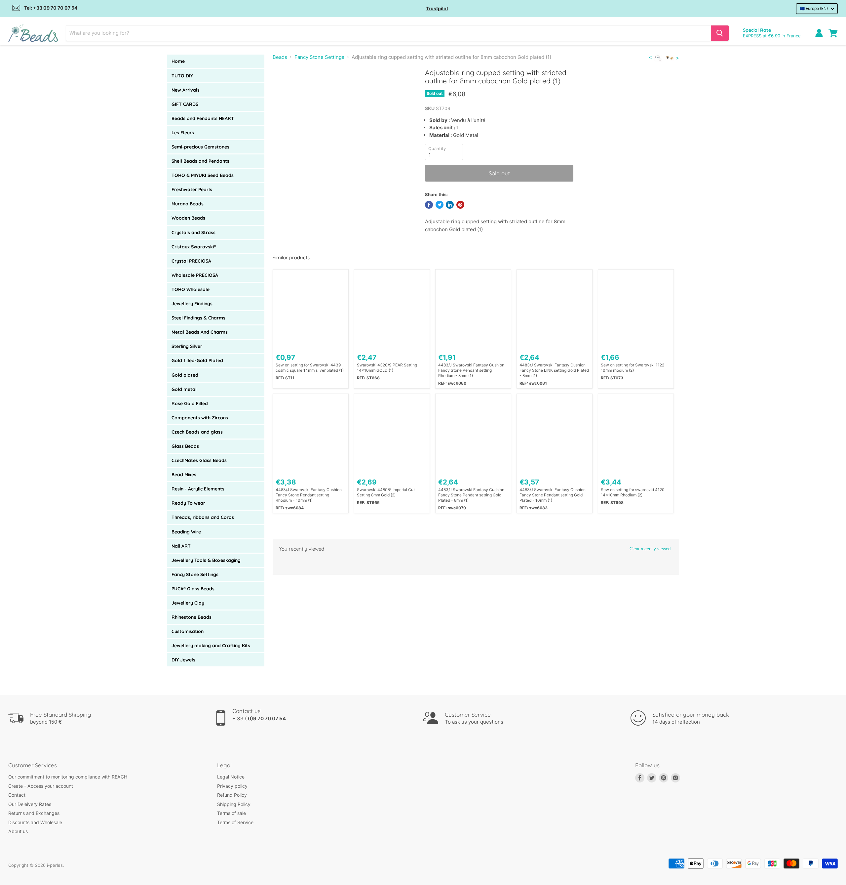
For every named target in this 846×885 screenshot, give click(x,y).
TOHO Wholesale (191, 289)
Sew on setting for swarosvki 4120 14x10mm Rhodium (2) (633, 492)
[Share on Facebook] (429, 205)
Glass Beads (185, 446)
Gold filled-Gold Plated (197, 360)
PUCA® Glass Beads (193, 589)
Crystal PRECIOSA (191, 261)
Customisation (188, 631)
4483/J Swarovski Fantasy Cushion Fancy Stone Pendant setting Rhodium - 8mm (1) (471, 370)
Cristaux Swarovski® (194, 247)
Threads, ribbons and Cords (203, 517)
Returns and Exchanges (33, 813)
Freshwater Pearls (192, 189)
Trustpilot (437, 8)
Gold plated (185, 375)
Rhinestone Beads (192, 617)
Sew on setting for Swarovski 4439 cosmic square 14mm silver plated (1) (310, 367)
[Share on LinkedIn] (450, 205)
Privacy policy (232, 786)
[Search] (720, 33)
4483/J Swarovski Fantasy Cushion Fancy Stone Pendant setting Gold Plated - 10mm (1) (552, 495)
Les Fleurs (183, 133)
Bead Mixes (184, 475)
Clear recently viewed (650, 548)
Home (178, 61)
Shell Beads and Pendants (200, 161)
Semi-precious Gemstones (200, 147)
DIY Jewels (183, 660)
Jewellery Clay (188, 603)
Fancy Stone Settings (195, 574)
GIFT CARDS (185, 104)
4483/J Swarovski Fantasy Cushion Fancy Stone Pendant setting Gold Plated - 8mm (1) (471, 495)
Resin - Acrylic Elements (198, 489)
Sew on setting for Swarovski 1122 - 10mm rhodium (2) (634, 367)
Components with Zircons (200, 418)
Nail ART (181, 546)
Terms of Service (235, 822)
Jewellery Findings (192, 304)
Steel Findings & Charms (198, 318)
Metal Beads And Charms (200, 332)
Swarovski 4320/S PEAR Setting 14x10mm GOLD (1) (387, 367)
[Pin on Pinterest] (460, 205)
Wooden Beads (188, 218)
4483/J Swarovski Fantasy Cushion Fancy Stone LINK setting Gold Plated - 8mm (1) (554, 370)
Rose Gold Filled (190, 403)
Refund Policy (232, 795)
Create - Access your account (40, 786)
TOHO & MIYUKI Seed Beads (203, 175)
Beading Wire (186, 532)
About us (18, 831)
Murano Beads (188, 204)
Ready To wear (188, 503)
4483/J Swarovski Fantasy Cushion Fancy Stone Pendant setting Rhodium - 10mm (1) (309, 495)
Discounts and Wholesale (35, 822)
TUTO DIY (182, 76)
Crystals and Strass (193, 232)
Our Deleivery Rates (29, 804)
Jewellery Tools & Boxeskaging (206, 560)
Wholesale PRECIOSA (195, 275)
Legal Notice (231, 777)
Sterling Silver (187, 346)
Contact (16, 795)
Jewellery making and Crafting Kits (211, 646)
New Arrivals (186, 90)
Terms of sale (231, 813)
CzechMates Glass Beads (199, 460)
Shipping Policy (233, 804)
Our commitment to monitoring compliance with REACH (67, 777)
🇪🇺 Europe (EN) (814, 8)
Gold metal (184, 389)
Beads (280, 57)
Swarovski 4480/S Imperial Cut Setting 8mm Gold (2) (386, 492)
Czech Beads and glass (197, 432)
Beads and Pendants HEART (203, 118)
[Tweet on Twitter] (439, 205)
